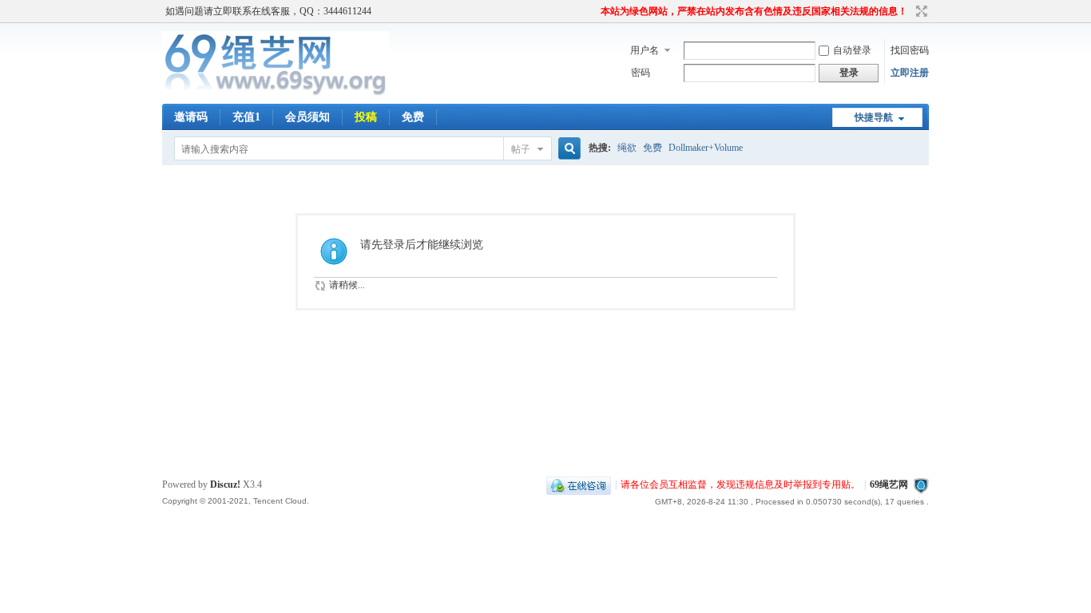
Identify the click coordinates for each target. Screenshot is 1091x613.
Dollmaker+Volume (705, 147)
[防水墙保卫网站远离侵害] (921, 484)
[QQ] (578, 484)
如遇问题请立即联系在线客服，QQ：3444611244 (268, 11)
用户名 (644, 50)
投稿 (366, 117)
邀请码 (191, 117)
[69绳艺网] (275, 94)
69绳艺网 (889, 484)
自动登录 (852, 50)
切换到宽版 (919, 11)
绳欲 (627, 147)
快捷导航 (874, 117)
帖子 (520, 149)
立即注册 (910, 72)
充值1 (246, 117)
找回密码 (910, 50)
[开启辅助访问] (593, 11)
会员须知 (307, 117)
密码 (640, 72)
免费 (413, 117)
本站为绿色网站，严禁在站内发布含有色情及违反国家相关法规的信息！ (754, 11)
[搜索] (567, 149)
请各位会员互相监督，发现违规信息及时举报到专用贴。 (740, 484)
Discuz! (225, 484)
